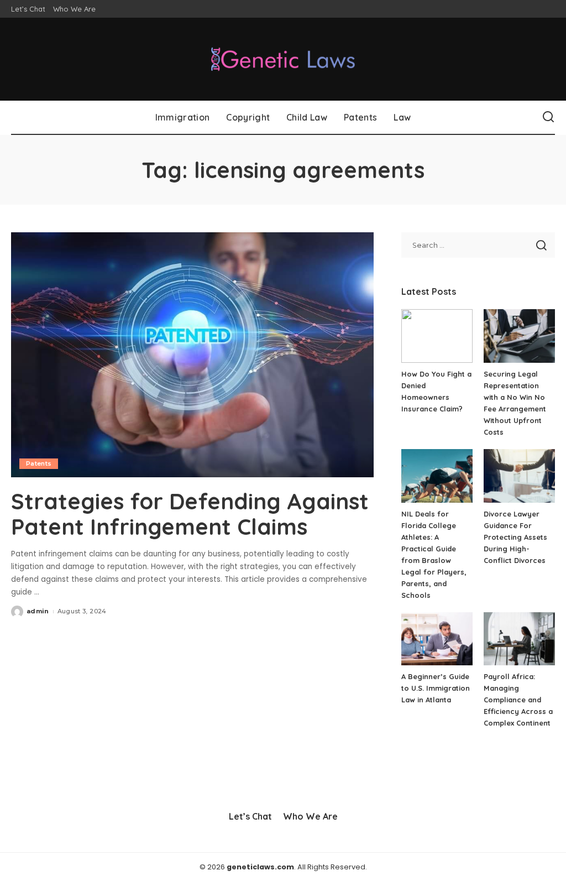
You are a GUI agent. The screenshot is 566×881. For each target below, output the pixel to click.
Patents (38, 463)
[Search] (548, 117)
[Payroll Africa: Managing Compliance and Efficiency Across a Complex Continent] (519, 639)
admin (38, 611)
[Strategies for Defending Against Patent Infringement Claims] (192, 354)
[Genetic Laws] (283, 59)
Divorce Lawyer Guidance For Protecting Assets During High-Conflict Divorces (515, 537)
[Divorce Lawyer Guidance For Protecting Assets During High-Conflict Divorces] (519, 476)
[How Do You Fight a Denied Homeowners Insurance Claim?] (437, 336)
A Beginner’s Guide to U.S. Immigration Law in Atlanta (435, 688)
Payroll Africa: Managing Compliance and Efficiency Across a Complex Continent (518, 699)
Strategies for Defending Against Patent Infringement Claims (190, 513)
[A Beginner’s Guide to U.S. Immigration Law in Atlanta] (437, 639)
